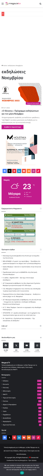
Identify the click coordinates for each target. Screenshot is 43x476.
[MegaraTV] (13, 3)
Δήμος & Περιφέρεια (9, 404)
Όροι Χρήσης (32, 460)
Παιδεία (5, 408)
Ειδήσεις (5, 381)
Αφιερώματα (7, 421)
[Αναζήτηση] (40, 4)
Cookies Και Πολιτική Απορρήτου (17, 460)
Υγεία (4, 411)
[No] (40, 469)
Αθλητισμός (7, 391)
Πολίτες (5, 401)
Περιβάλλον (7, 414)
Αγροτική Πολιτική (9, 425)
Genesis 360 (34, 457)
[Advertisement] (21, 41)
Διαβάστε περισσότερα (12, 127)
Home (5, 65)
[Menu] (3, 4)
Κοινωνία (6, 384)
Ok (22, 473)
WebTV (5, 394)
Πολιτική (6, 387)
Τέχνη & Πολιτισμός (9, 398)
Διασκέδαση (7, 418)
